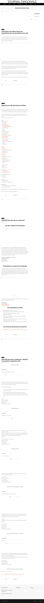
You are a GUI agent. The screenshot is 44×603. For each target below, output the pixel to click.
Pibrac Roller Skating (5, 136)
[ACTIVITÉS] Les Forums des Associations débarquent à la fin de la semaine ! (15, 329)
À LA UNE (3, 29)
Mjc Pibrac (6, 121)
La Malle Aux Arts (4, 152)
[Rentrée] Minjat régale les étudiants (6, 593)
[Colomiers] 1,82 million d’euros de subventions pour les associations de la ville (15, 32)
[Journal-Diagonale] (22, 1)
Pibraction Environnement (6, 172)
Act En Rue (3, 147)
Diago (35, 16)
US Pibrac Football (5, 140)
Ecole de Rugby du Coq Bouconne (7, 126)
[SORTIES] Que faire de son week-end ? (13, 220)
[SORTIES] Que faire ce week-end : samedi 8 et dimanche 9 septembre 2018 (15, 360)
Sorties (3, 218)
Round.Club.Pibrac (5, 137)
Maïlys (3, 34)
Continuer (15, 80)
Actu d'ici (3, 103)
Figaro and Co (4, 148)
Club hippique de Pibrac (5, 125)
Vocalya (3, 162)
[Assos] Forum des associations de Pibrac (14, 105)
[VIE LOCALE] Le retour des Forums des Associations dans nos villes (13, 574)
